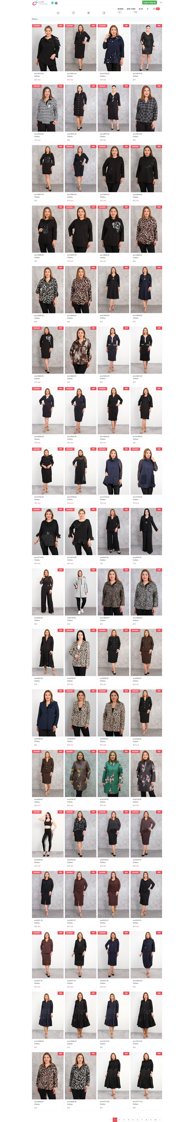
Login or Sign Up (150, 2)
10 (155, 1120)
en (161, 2)
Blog (141, 9)
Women (120, 9)
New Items (131, 9)
